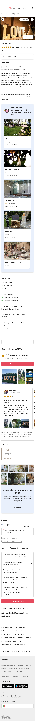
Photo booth (15, 651)
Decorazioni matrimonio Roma (10, 538)
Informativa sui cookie (24, 666)
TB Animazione (11, 201)
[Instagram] (15, 696)
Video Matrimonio (22, 624)
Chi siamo (18, 674)
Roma (3, 14)
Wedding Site (24, 677)
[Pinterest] (11, 696)
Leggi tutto (5, 99)
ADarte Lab (9, 139)
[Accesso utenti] (32, 8)
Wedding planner (6, 644)
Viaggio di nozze (6, 648)
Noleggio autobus (6, 634)
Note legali (12, 663)
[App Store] (8, 688)
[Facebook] (3, 696)
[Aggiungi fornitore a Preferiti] (32, 19)
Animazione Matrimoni (24, 638)
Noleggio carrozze (19, 644)
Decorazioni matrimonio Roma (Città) (12, 541)
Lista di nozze (17, 641)
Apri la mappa (26, 527)
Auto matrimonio (20, 627)
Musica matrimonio (7, 627)
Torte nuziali (5, 651)
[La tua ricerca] (2, 19)
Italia (7, 706)
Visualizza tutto (17, 342)
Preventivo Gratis (17, 601)
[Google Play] (21, 688)
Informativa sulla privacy (8, 666)
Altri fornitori (17, 507)
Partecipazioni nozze (7, 631)
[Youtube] (19, 696)
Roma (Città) (11, 14)
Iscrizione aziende (6, 674)
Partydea (25, 608)
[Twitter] (7, 696)
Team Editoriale (6, 677)
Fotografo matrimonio (7, 624)
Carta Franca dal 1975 (13, 262)
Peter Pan (9, 231)
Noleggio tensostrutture (8, 638)
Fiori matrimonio (6, 641)
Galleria (28, 37)
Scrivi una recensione (17, 364)
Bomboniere (20, 631)
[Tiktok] (23, 696)
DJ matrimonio (25, 651)
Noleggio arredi (19, 634)
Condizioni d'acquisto (24, 663)
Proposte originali (19, 648)
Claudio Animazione (12, 170)
